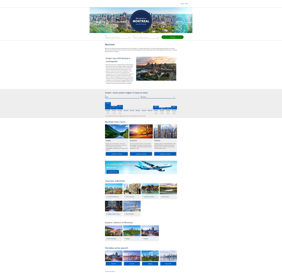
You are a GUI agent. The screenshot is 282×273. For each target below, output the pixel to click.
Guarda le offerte (117, 154)
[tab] (113, 191)
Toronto (132, 264)
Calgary (150, 264)
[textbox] (117, 37)
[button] (173, 37)
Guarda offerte (112, 172)
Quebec (113, 264)
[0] (126, 105)
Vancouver (168, 264)
